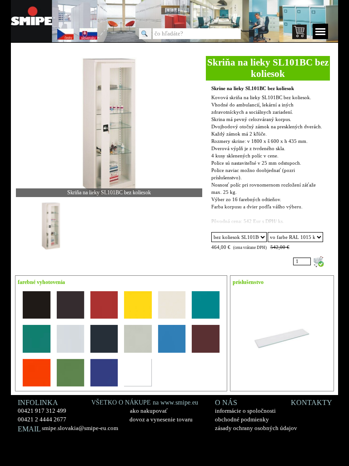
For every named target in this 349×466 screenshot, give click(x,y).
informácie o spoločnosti (245, 410)
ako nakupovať (149, 410)
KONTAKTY (311, 402)
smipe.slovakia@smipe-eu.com (80, 428)
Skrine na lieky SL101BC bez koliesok (252, 88)
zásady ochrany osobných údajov (256, 428)
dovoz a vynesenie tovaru (161, 419)
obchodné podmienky (242, 419)
